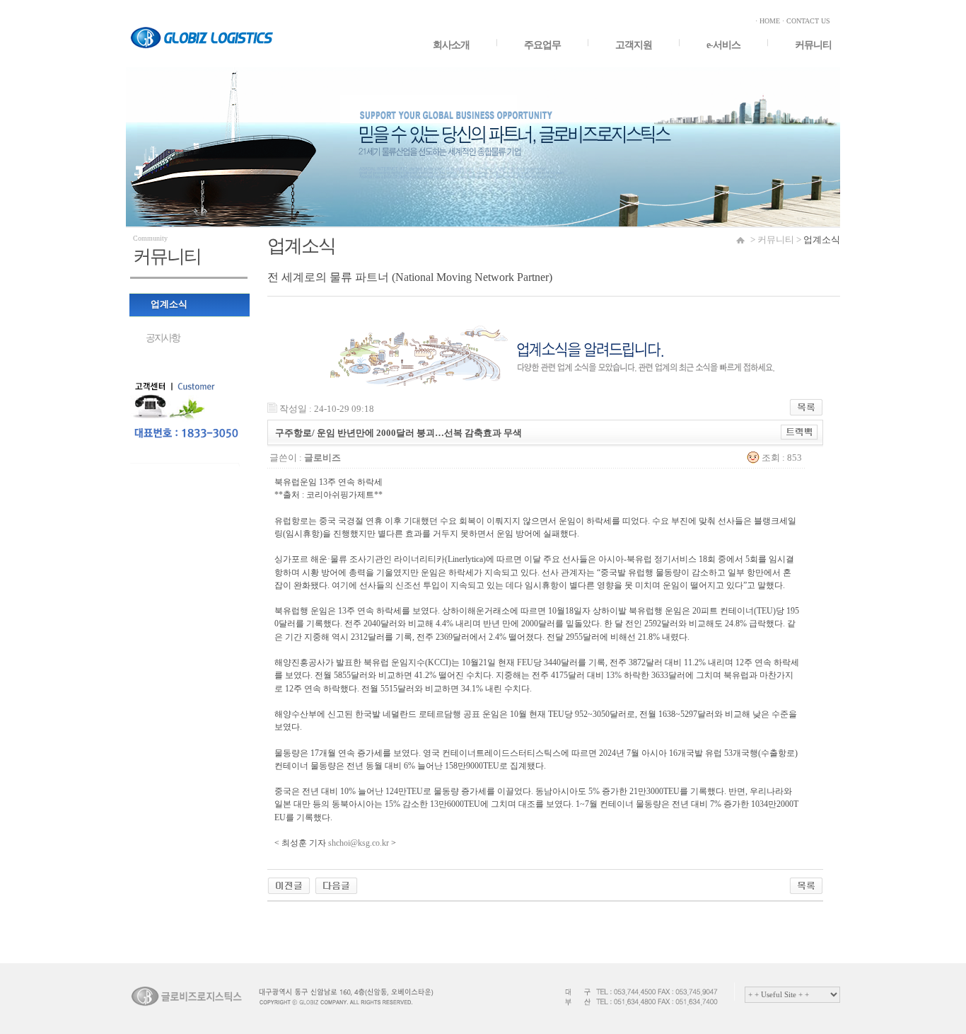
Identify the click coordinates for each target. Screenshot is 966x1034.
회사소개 (451, 44)
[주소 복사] (799, 430)
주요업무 (542, 44)
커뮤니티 (813, 44)
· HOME (767, 21)
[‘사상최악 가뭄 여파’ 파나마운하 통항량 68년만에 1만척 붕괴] (336, 883)
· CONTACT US (806, 21)
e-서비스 (723, 44)
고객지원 (633, 44)
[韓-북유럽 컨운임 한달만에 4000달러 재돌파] (288, 883)
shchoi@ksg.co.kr (358, 843)
